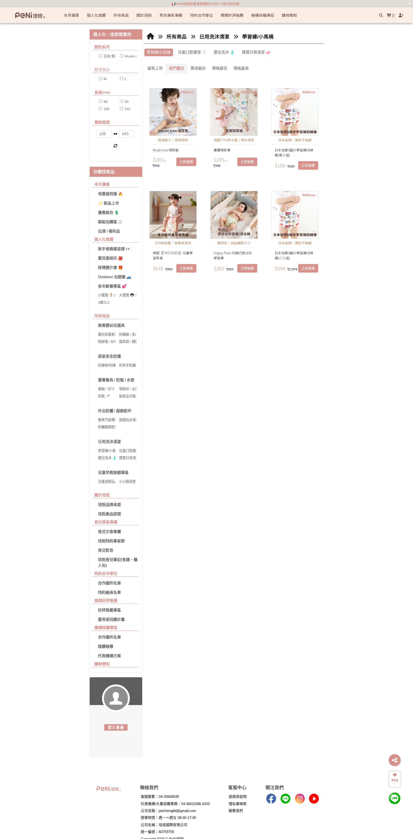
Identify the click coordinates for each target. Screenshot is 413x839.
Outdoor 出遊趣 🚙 (114, 277)
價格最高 (241, 68)
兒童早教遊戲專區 (113, 473)
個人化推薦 (104, 239)
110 (127, 109)
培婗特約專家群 (111, 541)
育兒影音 (105, 550)
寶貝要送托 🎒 (110, 258)
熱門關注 (176, 68)
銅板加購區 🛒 (110, 222)
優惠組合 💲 (108, 213)
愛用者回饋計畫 (111, 619)
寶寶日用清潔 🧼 (256, 52)
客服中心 (237, 787)
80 (105, 102)
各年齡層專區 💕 (112, 286)
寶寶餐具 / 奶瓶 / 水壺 (116, 380)
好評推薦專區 (109, 610)
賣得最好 (198, 68)
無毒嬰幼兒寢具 (111, 325)
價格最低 (219, 68)
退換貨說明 (238, 797)
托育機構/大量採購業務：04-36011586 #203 (175, 804)
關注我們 (275, 787)
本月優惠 (102, 184)
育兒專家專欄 (105, 522)
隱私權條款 (238, 804)
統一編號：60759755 (157, 832)
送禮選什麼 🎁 (110, 268)
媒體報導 (105, 647)
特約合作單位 (105, 574)
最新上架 (155, 68)
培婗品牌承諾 (109, 505)
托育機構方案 (109, 656)
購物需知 (102, 664)
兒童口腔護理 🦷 (192, 52)
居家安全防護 (109, 356)
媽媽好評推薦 (105, 601)
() (393, 15)
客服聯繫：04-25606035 (160, 797)
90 (126, 102)
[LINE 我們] (395, 798)
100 (106, 109)
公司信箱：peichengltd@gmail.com (168, 811)
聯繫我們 (236, 811)
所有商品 (102, 316)
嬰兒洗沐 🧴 (224, 52)
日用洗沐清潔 (109, 442)
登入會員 (116, 727)
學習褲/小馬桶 (258, 36)
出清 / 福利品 (109, 231)
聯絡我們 (149, 787)
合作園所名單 (109, 583)
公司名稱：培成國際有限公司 (164, 825)
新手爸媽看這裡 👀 (114, 249)
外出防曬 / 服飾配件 (114, 411)
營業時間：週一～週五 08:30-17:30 (168, 818)
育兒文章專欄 (109, 532)
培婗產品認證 (109, 514)
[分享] (395, 760)
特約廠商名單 (109, 592)
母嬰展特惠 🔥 (110, 194)
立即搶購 (186, 162)
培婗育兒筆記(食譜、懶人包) (117, 562)
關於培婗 (102, 495)
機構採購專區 (105, 628)
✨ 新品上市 (108, 203)
